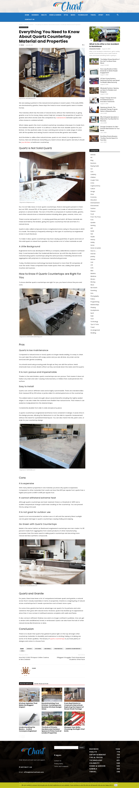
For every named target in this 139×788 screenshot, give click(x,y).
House (29, 648)
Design (92, 191)
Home (20, 24)
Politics (92, 299)
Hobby (92, 242)
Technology (83, 15)
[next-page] (23, 736)
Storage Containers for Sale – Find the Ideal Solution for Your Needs (110, 128)
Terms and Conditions (61, 766)
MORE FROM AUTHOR (41, 684)
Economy (93, 197)
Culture (92, 188)
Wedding (93, 333)
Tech (92, 319)
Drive (92, 194)
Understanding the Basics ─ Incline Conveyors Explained (27, 729)
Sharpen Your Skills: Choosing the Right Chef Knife (74, 729)
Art (91, 157)
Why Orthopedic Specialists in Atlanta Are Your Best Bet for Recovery (109, 119)
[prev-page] (20, 736)
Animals (93, 155)
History (92, 239)
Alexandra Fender (95, 49)
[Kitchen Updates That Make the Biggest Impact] (29, 695)
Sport (100, 15)
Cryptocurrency (95, 186)
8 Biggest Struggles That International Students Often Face (71, 658)
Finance (92, 211)
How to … (93, 251)
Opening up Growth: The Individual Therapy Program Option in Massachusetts (109, 109)
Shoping (93, 307)
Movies (92, 279)
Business (35, 15)
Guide (92, 231)
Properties (58, 648)
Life (91, 265)
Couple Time (94, 180)
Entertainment (95, 203)
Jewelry (92, 256)
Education (93, 200)
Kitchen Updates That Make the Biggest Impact (28, 705)
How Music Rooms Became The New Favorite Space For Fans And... (109, 138)
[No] (137, 785)
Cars (91, 171)
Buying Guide (94, 166)
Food (92, 214)
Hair (91, 234)
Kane (22, 45)
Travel (93, 15)
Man (91, 270)
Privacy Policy (58, 763)
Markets (93, 273)
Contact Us (29, 19)
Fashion (93, 208)
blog (91, 160)
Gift (91, 228)
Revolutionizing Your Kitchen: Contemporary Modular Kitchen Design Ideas (52, 706)
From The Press (95, 217)
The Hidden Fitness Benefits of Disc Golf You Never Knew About (110, 61)
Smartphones (94, 310)
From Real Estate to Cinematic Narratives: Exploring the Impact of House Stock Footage (74, 706)
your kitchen (25, 142)
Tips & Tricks (94, 324)
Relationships (94, 304)
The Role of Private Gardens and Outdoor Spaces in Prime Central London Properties (51, 730)
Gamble (92, 222)
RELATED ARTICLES (26, 684)
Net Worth (93, 287)
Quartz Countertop (73, 648)
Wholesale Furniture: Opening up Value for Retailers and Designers (109, 90)
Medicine (93, 276)
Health (44, 15)
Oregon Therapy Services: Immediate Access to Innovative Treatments (108, 99)
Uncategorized (95, 330)
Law (91, 262)
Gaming (92, 225)
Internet (93, 254)
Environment (94, 205)
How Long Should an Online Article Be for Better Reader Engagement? (109, 70)
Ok (116, 785)
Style (66, 15)
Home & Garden (55, 15)
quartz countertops (57, 639)
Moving (92, 282)
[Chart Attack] (69, 6)
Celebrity (93, 174)
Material (48, 648)
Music (73, 15)
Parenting (93, 290)
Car (91, 40)
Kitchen (38, 648)
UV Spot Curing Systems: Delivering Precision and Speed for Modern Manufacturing (110, 80)
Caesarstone (61, 118)
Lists (92, 268)
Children (93, 177)
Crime (92, 183)
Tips (22, 651)
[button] (117, 15)
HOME (27, 15)
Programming (94, 302)
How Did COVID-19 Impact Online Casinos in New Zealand (34, 658)
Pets (107, 15)
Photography (94, 296)
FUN (91, 220)
